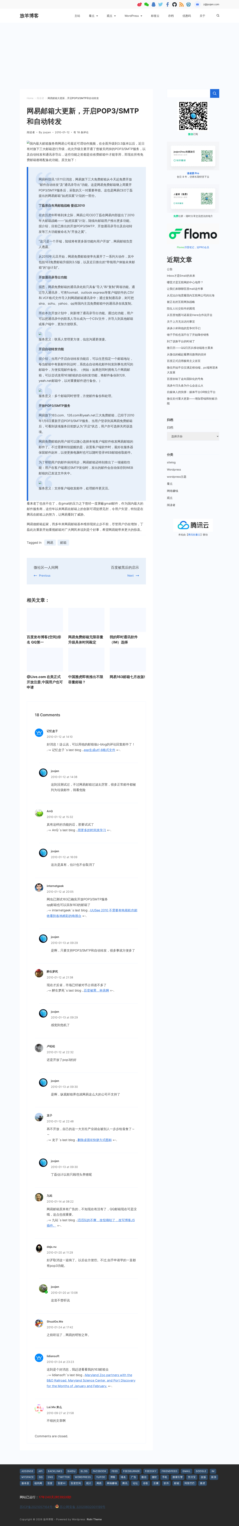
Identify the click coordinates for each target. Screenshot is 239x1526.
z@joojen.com (211, 4)
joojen (55, 771)
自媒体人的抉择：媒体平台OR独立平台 (191, 392)
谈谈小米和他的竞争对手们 (184, 328)
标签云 (155, 15)
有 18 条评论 (81, 132)
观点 (109, 15)
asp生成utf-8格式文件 (99, 750)
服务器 (25, 1483)
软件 (166, 1483)
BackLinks (55, 1471)
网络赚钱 (172, 491)
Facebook (99, 1471)
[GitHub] (174, 4)
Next (130, 575)
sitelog (171, 462)
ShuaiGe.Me (55, 1321)
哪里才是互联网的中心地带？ (185, 282)
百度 (49, 1483)
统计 (88, 1483)
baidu (71, 1471)
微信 (143, 1477)
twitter (64, 1477)
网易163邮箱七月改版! (127, 677)
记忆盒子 (52, 731)
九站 (49, 1195)
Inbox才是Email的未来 (181, 275)
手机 (164, 1477)
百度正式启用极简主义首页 (184, 361)
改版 (203, 1477)
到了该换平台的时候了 (181, 341)
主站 (77, 15)
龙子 (49, 1115)
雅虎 (202, 1483)
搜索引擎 (178, 1477)
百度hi (61, 1483)
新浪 (213, 1477)
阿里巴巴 (190, 1483)
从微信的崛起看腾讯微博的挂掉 (186, 354)
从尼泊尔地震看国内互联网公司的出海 (191, 295)
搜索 (214, 93)
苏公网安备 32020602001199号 (82, 1507)
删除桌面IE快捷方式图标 (95, 1140)
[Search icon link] (217, 16)
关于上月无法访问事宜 (181, 321)
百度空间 (76, 1483)
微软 (154, 1477)
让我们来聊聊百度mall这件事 (185, 288)
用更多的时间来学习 (92, 830)
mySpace (28, 1477)
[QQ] (153, 4)
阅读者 (31, 132)
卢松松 (51, 1046)
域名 (123, 1477)
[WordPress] (188, 4)
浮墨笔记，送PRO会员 (193, 247)
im (213, 1471)
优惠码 (186, 15)
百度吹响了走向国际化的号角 (185, 379)
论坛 (135, 1483)
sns (50, 1477)
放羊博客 (29, 16)
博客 (112, 1477)
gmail (186, 1471)
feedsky (150, 1471)
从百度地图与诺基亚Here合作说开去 (189, 315)
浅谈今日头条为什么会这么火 (185, 385)
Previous (44, 575)
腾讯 (124, 1483)
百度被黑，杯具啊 (96, 990)
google (201, 1471)
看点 (91, 15)
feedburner (131, 1471)
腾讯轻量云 (194, 534)
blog (84, 1471)
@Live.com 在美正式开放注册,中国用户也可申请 (45, 682)
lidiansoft (53, 1356)
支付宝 (192, 1477)
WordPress (132, 15)
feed (115, 1471)
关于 (202, 15)
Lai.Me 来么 (54, 1407)
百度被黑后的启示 (125, 567)
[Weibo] (139, 4)
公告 (170, 269)
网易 (50, 542)
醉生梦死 (52, 971)
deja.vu (52, 1246)
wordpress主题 (176, 476)
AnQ (50, 811)
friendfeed (169, 1471)
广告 (133, 1477)
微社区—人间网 (46, 567)
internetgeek (55, 886)
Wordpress (174, 469)
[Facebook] (167, 4)
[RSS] (181, 4)
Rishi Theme (94, 1519)
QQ (41, 1477)
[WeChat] (146, 4)
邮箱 (63, 542)
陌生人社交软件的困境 (181, 308)
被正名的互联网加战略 (181, 302)
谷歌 (145, 1483)
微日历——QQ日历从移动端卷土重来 (190, 347)
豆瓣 (156, 1483)
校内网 (38, 1483)
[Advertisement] (119, 48)
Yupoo (100, 1477)
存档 (171, 15)
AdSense (27, 1471)
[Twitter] (160, 4)
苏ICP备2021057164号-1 (37, 1507)
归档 (170, 427)
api (40, 1471)
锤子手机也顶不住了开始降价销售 (188, 334)
